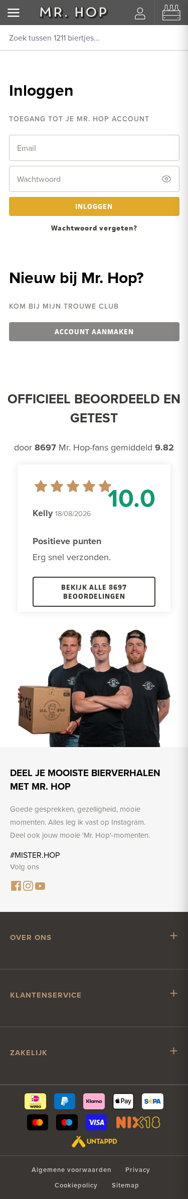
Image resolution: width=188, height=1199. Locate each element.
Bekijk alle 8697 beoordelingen (94, 591)
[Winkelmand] (171, 12)
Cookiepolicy (76, 1185)
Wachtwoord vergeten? (94, 227)
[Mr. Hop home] (74, 12)
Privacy (137, 1169)
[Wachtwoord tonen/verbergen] (166, 179)
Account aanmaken (94, 331)
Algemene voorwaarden (71, 1169)
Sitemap (125, 1185)
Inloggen (94, 206)
